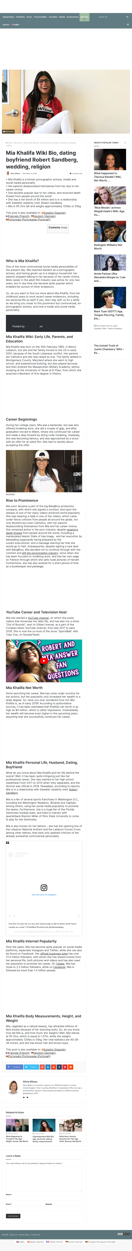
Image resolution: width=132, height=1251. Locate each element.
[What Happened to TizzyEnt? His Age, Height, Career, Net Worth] (17, 1127)
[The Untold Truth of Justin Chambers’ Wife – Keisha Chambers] (110, 336)
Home (10, 145)
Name (9, 1197)
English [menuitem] (21, 1244)
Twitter (60, 966)
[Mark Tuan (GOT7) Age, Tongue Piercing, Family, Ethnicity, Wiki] (110, 300)
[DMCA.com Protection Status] (123, 1237)
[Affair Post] (66, 7)
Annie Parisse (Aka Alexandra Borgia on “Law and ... (110, 280)
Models (62, 19)
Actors (29, 19)
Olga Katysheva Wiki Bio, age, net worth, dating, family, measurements (43, 1141)
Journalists (53, 19)
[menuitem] (15, 27)
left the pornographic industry (40, 555)
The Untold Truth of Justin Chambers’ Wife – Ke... (109, 352)
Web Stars (84, 19)
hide (64, 230)
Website (49, 1207)
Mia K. (31, 934)
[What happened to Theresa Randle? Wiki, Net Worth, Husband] (110, 162)
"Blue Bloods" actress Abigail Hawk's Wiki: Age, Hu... (109, 214)
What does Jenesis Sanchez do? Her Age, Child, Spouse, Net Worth (70, 1141)
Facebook (59, 969)
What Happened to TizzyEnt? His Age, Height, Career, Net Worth (17, 1141)
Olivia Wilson (15, 176)
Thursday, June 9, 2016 (57, 328)
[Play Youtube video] (44, 663)
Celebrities (20, 19)
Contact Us (35, 1237)
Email (9, 1207)
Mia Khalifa (9, 134)
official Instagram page (54, 956)
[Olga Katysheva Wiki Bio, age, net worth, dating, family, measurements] (44, 1127)
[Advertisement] (66, 52)
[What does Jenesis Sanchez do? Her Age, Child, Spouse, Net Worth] (70, 1127)
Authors (6, 27)
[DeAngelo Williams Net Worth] (110, 234)
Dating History (8, 19)
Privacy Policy (24, 1237)
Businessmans (73, 19)
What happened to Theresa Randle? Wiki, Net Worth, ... (107, 179)
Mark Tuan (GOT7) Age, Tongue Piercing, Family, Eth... (109, 317)
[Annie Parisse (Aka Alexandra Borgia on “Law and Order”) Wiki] (110, 265)
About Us (13, 1237)
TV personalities (40, 19)
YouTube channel (38, 620)
